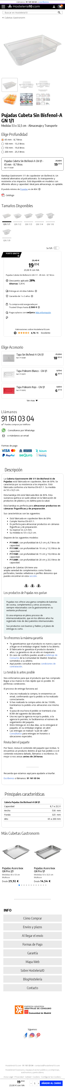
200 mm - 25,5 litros (14, 151)
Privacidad (19, 1077)
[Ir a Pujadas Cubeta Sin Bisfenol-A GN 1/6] (50, 221)
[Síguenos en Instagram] (32, 1037)
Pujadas (24, 189)
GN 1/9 (6, 240)
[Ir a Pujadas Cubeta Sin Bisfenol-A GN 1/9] (6, 237)
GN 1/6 (50, 224)
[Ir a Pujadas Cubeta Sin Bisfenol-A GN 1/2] (17, 221)
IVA (49, 248)
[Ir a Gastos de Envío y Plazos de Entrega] (18, 256)
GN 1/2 (17, 224)
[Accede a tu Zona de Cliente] (54, 7)
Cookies (36, 1077)
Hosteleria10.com (13, 1065)
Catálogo (10, 195)
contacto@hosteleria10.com (47, 1065)
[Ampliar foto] (33, 75)
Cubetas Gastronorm (15, 17)
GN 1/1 (6, 224)
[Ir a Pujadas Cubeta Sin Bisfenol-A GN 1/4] (39, 221)
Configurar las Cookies (51, 1077)
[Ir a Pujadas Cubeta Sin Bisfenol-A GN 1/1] (6, 221)
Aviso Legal (8, 1077)
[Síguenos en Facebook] (26, 1037)
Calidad (28, 1077)
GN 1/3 (28, 224)
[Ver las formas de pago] (24, 456)
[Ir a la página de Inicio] (24, 7)
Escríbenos (9, 778)
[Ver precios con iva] (56, 248)
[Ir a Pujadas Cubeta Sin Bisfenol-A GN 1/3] (28, 221)
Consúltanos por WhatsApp (21, 430)
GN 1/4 (39, 224)
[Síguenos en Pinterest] (38, 1037)
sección (33, 576)
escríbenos (44, 2)
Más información (43, 312)
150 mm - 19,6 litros (14, 147)
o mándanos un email (18, 435)
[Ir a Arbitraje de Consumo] (33, 1014)
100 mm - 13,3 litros (14, 143)
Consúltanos (16, 733)
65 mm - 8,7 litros (13, 139)
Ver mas (31, 400)
